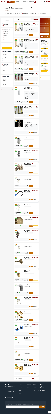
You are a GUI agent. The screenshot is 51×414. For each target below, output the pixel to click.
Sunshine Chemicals (17, 34)
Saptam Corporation (18, 332)
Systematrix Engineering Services (19, 51)
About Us (20, 386)
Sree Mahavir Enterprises (18, 239)
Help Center (42, 386)
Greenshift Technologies (18, 359)
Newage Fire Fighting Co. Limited (19, 101)
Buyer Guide (42, 387)
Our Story (20, 387)
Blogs (20, 393)
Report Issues (42, 391)
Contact (20, 391)
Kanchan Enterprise (17, 346)
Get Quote (47, 1)
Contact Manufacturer (44, 48)
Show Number (35, 83)
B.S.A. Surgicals (17, 252)
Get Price (31, 83)
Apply (7, 47)
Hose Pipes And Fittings (27, 4)
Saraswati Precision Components (19, 115)
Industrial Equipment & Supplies (18, 4)
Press (20, 390)
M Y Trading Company (18, 145)
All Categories (28, 386)
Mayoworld (6, 4)
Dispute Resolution (43, 390)
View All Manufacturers (44, 73)
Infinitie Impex (17, 292)
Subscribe (42, 406)
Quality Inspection (36, 390)
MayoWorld (16, 172)
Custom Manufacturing (35, 392)
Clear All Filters (7, 88)
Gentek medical (17, 185)
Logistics (34, 387)
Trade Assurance (35, 386)
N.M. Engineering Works (18, 82)
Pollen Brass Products (18, 319)
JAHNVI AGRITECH (17, 225)
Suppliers (27, 387)
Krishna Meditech (17, 212)
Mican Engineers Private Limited (19, 158)
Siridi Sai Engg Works (18, 68)
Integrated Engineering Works (19, 279)
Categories (10, 4)
